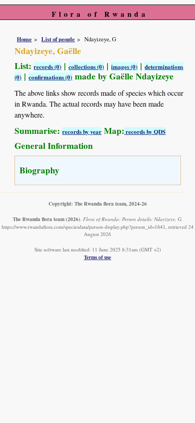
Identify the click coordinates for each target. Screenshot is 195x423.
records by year (82, 131)
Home (24, 39)
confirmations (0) (50, 77)
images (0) (124, 66)
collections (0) (86, 66)
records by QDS (145, 131)
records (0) (47, 66)
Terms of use (97, 257)
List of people (58, 39)
